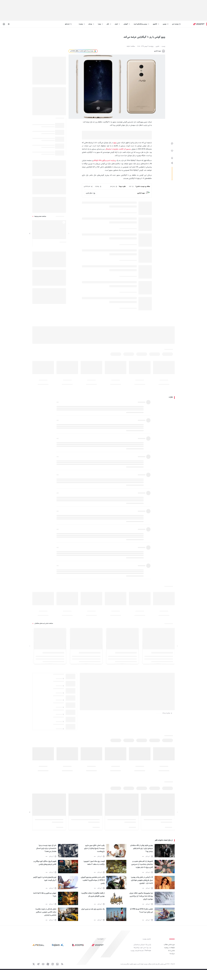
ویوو (114, 142)
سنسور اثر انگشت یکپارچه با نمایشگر (118, 149)
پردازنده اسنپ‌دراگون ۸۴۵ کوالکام (104, 160)
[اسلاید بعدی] (29, 233)
